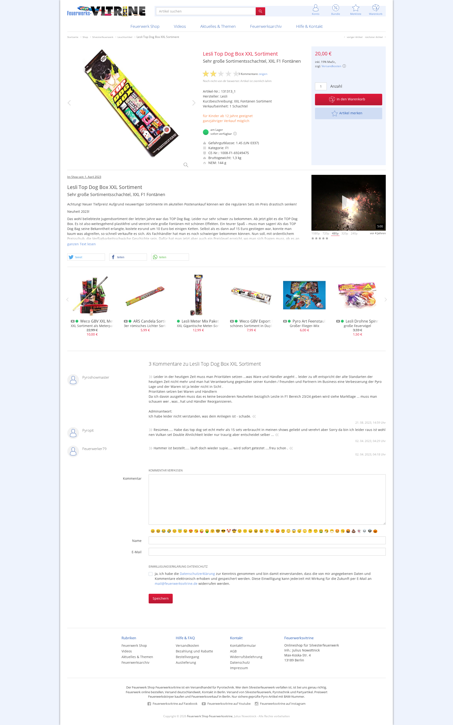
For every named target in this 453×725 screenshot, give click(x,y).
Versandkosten (331, 66)
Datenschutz (240, 662)
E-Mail (137, 552)
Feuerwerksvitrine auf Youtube (229, 703)
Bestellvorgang (187, 657)
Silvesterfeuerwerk (102, 37)
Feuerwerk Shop (144, 26)
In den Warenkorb (351, 99)
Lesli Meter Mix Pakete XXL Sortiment (214, 321)
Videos (180, 26)
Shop (85, 37)
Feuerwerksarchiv (266, 26)
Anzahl (336, 86)
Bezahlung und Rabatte (194, 651)
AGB (233, 651)
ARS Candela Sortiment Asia (158, 321)
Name (137, 540)
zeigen (263, 74)
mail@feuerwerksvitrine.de (176, 583)
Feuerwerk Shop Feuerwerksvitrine (210, 716)
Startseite (72, 37)
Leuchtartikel (124, 37)
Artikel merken (350, 113)
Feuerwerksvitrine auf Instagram (282, 703)
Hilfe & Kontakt (309, 26)
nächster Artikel (374, 37)
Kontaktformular (243, 645)
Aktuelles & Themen (218, 26)
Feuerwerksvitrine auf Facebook (174, 703)
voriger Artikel (355, 37)
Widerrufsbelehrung (246, 657)
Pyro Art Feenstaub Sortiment (319, 321)
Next (385, 299)
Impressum (239, 668)
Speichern (161, 598)
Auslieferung (186, 662)
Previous (67, 299)
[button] (86, 257)
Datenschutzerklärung (197, 573)
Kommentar (132, 478)
